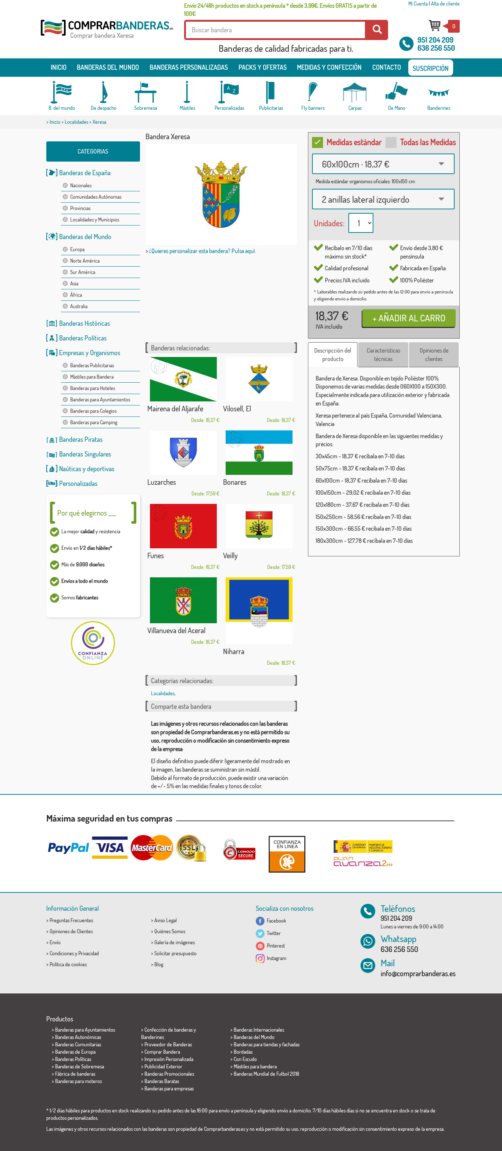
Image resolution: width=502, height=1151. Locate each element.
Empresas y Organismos (89, 353)
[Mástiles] (187, 92)
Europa (77, 249)
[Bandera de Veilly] (259, 526)
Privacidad (88, 953)
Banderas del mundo (108, 67)
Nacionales (81, 185)
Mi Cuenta (418, 3)
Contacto (386, 67)
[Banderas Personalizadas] (229, 92)
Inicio (59, 67)
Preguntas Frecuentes (71, 920)
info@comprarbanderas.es (418, 973)
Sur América (82, 272)
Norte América (85, 260)
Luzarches (161, 482)
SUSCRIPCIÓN (431, 68)
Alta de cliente (445, 3)
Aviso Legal (165, 920)
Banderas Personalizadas (189, 67)
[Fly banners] (313, 92)
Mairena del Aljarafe (175, 408)
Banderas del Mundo (85, 236)
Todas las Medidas (428, 142)
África (76, 295)
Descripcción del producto (332, 354)
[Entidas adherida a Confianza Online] (287, 854)
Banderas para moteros (78, 1081)
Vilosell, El (237, 408)
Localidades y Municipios (94, 219)
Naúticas (70, 469)
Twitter (273, 933)
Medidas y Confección (329, 67)
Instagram (275, 958)
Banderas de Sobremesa (79, 1066)
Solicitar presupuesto (175, 953)
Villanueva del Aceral (176, 630)
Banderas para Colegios (93, 411)
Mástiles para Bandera (92, 377)
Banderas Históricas (84, 323)
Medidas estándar (354, 142)
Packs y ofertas (263, 67)
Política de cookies (68, 964)
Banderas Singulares (85, 454)
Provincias (80, 208)
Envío (55, 942)
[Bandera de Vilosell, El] (259, 379)
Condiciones (62, 953)
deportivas (100, 469)
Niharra (233, 651)
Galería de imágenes (174, 942)
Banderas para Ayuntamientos (100, 399)
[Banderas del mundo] (61, 92)
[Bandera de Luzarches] (183, 452)
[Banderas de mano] (397, 92)
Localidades (76, 122)
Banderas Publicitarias (92, 365)
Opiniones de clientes (434, 354)
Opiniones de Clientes (71, 931)
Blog (158, 964)
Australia (78, 306)
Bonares (235, 482)
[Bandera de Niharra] (259, 610)
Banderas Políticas (83, 338)
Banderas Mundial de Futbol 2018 (266, 1074)
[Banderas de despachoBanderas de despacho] (103, 92)
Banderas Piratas (81, 439)
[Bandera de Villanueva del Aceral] (183, 600)
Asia (74, 283)
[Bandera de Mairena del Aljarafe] (183, 379)
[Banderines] (439, 92)
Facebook (275, 920)
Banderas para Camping (93, 422)
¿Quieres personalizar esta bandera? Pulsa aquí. (202, 251)
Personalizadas (78, 483)
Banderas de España (85, 173)
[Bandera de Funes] (183, 526)
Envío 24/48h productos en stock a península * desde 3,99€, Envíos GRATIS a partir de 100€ (280, 9)
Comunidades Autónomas (95, 197)
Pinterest (275, 945)
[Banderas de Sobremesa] (145, 92)
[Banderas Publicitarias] (271, 92)
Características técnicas (383, 354)
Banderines (152, 1037)
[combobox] (383, 164)
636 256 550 (436, 48)
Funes (155, 555)
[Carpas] (355, 92)
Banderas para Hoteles (92, 388)
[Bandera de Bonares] (259, 452)
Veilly (230, 555)
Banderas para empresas (169, 1088)
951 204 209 (435, 39)
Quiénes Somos (169, 931)
